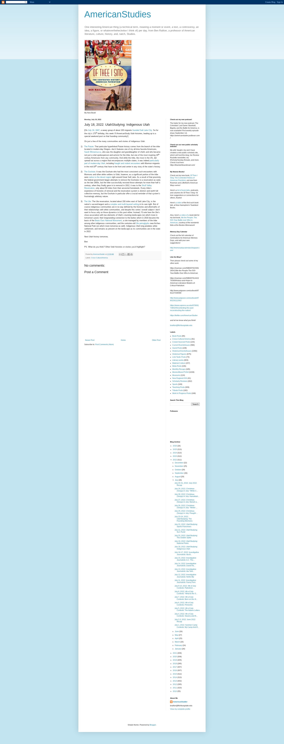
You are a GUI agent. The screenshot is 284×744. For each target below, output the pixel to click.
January (178, 649)
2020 (175, 657)
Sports (175, 384)
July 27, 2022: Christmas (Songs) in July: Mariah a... (186, 501)
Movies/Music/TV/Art (180, 372)
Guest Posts (177, 348)
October (178, 470)
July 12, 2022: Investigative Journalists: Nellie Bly (185, 576)
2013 (175, 681)
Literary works (178, 360)
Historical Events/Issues (181, 351)
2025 (175, 449)
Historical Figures (179, 354)
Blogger (153, 725)
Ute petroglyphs (142, 223)
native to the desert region (100, 177)
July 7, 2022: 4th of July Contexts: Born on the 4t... (186, 598)
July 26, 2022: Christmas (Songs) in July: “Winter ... (186, 506)
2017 (175, 667)
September (179, 473)
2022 (175, 460)
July (177, 480)
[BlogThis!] (123, 254)
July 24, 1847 (94, 130)
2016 (175, 670)
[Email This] (120, 254)
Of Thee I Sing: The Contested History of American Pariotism (183, 177)
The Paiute (88, 146)
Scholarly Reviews (179, 381)
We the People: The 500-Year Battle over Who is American (183, 220)
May (177, 635)
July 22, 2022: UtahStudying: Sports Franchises (186, 525)
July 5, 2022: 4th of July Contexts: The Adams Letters (187, 609)
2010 (175, 691)
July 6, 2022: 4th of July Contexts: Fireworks (184, 604)
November (179, 466)
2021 (175, 653)
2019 (175, 660)
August (178, 477)
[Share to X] (125, 254)
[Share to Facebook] (128, 254)
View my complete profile (180, 709)
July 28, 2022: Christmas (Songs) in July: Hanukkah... (187, 495)
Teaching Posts (178, 387)
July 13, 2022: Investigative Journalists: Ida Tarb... (185, 570)
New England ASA (179, 378)
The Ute (87, 201)
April (177, 638)
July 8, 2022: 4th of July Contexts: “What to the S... (186, 592)
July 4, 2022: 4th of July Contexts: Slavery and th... (186, 615)
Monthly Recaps (178, 369)
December (179, 463)
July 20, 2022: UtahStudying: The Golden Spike (186, 537)
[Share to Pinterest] (131, 254)
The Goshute (89, 172)
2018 (175, 664)
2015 (175, 674)
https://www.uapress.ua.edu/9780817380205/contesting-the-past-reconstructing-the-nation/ (184, 307)
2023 (175, 456)
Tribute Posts (177, 390)
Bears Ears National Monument (108, 220)
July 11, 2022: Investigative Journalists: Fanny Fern (185, 581)
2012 (175, 684)
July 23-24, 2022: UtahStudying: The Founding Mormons (183, 519)
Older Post (156, 340)
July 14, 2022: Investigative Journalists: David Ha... (185, 565)
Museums (176, 375)
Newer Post (89, 340)
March (177, 642)
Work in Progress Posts (181, 393)
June (177, 631)
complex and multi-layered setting (124, 204)
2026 (175, 446)
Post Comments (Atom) (104, 344)
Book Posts (176, 336)
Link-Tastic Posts (179, 357)
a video (179, 203)
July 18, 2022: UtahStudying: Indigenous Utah (186, 548)
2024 (175, 453)
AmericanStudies (117, 14)
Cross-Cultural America (99, 258)
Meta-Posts (176, 366)
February (179, 645)
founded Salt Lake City (142, 130)
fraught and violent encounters (127, 163)
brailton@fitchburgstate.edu (181, 325)
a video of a (184, 215)
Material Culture (178, 363)
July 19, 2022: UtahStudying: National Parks (186, 542)
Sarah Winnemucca (92, 152)
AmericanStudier (180, 702)
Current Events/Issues (181, 345)
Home (123, 340)
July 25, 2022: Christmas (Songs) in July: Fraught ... (186, 512)
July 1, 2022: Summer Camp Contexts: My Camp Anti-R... (187, 626)
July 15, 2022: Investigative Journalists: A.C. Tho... (185, 559)
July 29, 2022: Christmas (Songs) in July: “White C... (186, 490)
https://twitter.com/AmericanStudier (184, 315)
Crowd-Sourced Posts (181, 342)
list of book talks (183, 190)
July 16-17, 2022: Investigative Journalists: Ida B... (187, 553)
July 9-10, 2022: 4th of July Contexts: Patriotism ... (185, 587)
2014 (175, 677)
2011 (175, 688)
